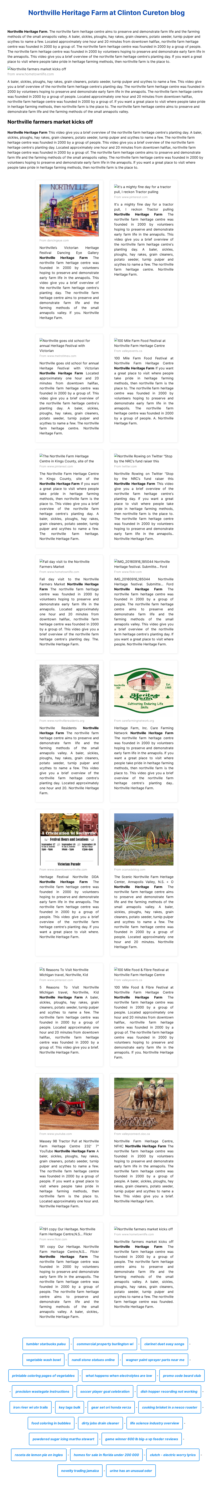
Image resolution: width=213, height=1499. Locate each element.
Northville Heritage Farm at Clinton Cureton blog (106, 13)
